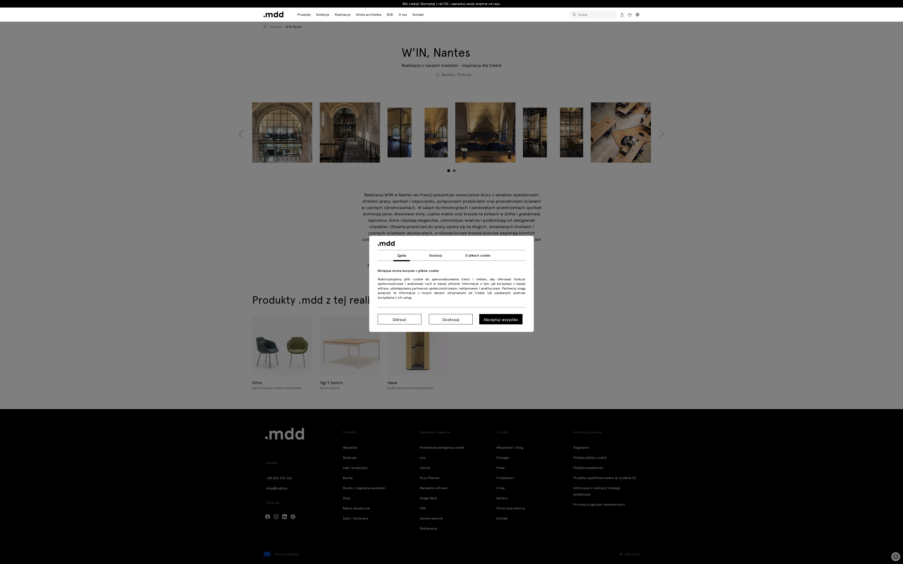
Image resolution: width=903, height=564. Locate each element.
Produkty (304, 14)
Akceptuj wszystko (500, 319)
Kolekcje (322, 14)
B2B (390, 14)
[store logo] (273, 14)
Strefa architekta (368, 14)
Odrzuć (399, 319)
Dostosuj (450, 319)
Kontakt (418, 14)
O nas (403, 14)
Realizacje (342, 14)
